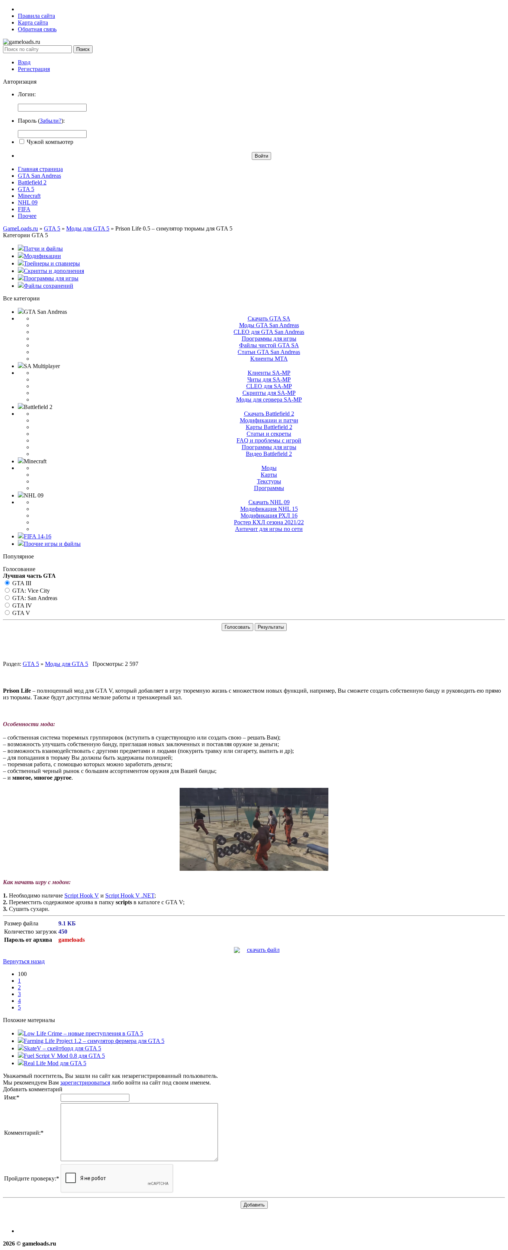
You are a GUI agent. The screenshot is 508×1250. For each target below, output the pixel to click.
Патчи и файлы (43, 248)
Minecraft (29, 196)
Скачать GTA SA (269, 318)
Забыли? (50, 120)
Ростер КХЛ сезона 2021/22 (269, 522)
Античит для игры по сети (269, 529)
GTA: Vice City (30, 590)
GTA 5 (26, 189)
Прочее (27, 216)
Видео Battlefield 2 (269, 454)
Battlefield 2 (32, 182)
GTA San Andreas (39, 176)
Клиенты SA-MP (269, 373)
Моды (269, 468)
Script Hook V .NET (129, 895)
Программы (269, 488)
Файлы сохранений (48, 286)
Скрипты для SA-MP (269, 393)
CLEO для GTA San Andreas (269, 332)
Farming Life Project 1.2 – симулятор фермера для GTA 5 (94, 1041)
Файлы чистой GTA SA (269, 345)
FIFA (24, 209)
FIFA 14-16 (37, 536)
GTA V (20, 613)
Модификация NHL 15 (269, 509)
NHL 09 (28, 202)
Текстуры (269, 481)
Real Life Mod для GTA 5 (55, 1063)
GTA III (21, 583)
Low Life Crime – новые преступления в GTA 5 (83, 1033)
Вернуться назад (24, 961)
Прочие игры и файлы (52, 544)
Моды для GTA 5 (66, 664)
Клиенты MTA (269, 358)
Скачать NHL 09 (269, 502)
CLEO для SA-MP (269, 386)
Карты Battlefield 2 (269, 427)
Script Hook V (81, 895)
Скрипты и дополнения (54, 271)
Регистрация (34, 69)
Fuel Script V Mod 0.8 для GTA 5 (64, 1056)
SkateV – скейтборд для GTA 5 (62, 1048)
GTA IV (21, 605)
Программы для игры (51, 278)
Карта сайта (33, 22)
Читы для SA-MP (269, 379)
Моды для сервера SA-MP (269, 399)
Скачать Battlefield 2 (269, 413)
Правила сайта (36, 16)
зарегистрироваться (85, 1082)
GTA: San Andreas (34, 598)
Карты (269, 474)
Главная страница (40, 169)
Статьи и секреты (269, 434)
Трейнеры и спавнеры (52, 263)
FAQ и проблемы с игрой (269, 440)
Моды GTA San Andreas (269, 325)
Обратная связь (37, 29)
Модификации (42, 256)
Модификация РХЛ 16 (269, 515)
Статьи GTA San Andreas (269, 352)
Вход (24, 62)
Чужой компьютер (49, 142)
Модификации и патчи (269, 420)
